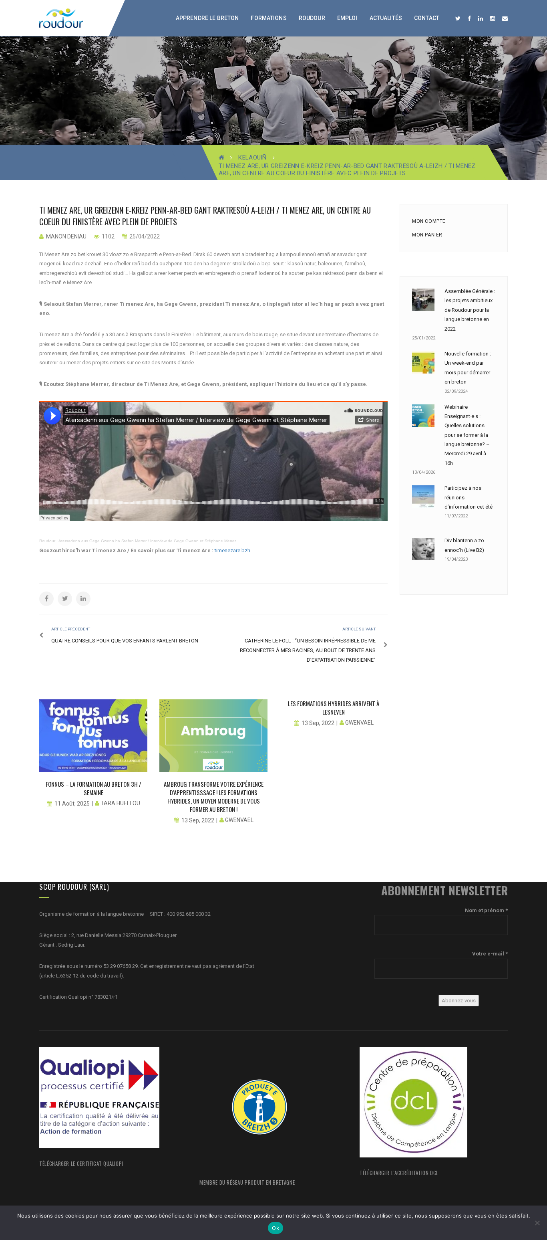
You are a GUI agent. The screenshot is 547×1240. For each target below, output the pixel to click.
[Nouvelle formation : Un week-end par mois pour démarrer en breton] (423, 362)
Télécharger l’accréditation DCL (399, 1173)
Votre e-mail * (490, 954)
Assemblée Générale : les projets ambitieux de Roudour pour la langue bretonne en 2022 (469, 310)
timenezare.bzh (232, 550)
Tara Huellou (120, 803)
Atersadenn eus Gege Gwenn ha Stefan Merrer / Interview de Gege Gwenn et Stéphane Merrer (147, 541)
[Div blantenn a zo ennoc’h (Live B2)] (423, 549)
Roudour (47, 541)
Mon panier (427, 235)
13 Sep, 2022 (197, 820)
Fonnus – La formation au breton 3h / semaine (93, 788)
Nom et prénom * (486, 910)
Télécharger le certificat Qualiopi (81, 1163)
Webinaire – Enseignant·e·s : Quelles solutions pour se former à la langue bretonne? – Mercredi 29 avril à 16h (467, 435)
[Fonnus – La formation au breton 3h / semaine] (93, 735)
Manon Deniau (66, 236)
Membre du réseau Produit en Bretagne (247, 1182)
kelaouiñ (252, 157)
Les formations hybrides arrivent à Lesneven (333, 707)
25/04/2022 (144, 236)
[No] (537, 1223)
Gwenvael (239, 820)
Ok (275, 1228)
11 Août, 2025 (72, 803)
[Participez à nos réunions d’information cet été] (423, 496)
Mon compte (429, 221)
